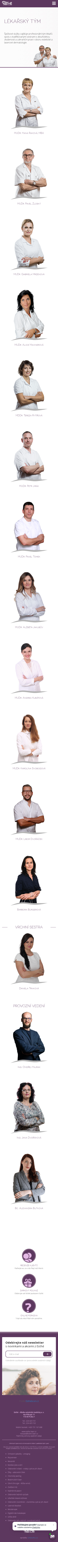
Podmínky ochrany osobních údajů (29, 1436)
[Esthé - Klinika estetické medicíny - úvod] (7, 6)
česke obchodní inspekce (45, 1448)
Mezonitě (11, 1461)
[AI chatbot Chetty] (52, 1536)
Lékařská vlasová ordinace (17, 1498)
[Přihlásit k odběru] (47, 1354)
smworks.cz (33, 1537)
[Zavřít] (53, 1525)
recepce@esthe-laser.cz (29, 1433)
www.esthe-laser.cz (29, 1431)
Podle (29, 1401)
